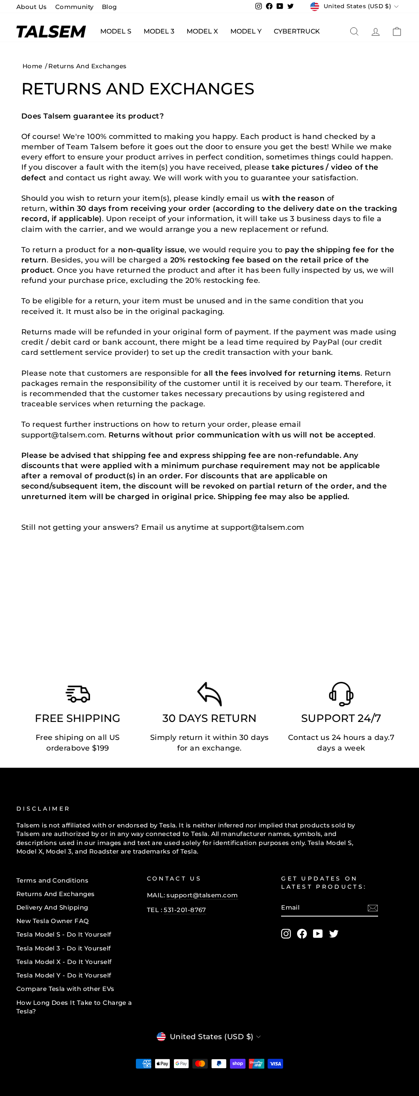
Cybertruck (297, 31)
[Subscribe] (372, 908)
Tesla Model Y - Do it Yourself (63, 975)
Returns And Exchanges (55, 894)
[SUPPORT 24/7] (341, 696)
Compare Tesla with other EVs (65, 989)
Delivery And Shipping (52, 907)
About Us (31, 7)
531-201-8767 (185, 910)
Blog (109, 7)
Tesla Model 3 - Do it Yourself (63, 948)
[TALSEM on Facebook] (302, 934)
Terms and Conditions (52, 880)
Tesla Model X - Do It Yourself (64, 962)
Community (74, 7)
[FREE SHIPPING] (77, 696)
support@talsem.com (202, 895)
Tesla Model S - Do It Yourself (63, 934)
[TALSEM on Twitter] (334, 934)
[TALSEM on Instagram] (286, 934)
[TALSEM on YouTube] (318, 934)
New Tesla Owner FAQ (52, 921)
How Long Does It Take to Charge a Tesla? (74, 1007)
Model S (115, 31)
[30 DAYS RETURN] (209, 696)
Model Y (245, 31)
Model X (202, 31)
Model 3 (159, 31)
